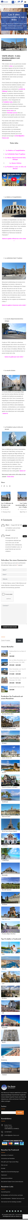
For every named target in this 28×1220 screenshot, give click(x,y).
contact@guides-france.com (11, 1135)
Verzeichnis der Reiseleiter (8, 1158)
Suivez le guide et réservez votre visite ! (14, 305)
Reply (24, 525)
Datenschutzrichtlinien (6, 1178)
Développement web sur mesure (11, 1216)
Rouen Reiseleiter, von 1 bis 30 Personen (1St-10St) (17, 679)
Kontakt (3, 1168)
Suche (3, 634)
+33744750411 (8, 1132)
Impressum (4, 1175)
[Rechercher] (26, 5)
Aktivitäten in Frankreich (7, 1155)
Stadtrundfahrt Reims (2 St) (16, 687)
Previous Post (6, 512)
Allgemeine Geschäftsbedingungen (10, 1171)
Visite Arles (10, 476)
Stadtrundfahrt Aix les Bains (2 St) (17, 652)
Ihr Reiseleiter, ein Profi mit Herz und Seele (12, 1195)
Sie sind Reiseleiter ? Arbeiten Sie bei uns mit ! (13, 1198)
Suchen (3, 1106)
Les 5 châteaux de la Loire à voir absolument (7, 505)
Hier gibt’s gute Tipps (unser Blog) (9, 1161)
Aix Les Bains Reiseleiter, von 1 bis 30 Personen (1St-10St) (18, 661)
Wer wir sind (4, 1165)
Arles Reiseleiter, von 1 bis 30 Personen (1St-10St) (17, 670)
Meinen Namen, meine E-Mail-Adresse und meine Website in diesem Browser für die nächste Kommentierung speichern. (13, 585)
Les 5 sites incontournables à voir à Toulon (21, 505)
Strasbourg (4, 1060)
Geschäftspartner (5, 1192)
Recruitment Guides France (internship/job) (12, 1181)
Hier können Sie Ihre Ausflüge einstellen (11, 1201)
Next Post (22, 512)
